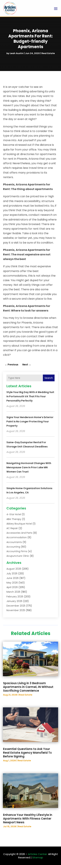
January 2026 (14, 601)
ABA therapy (13, 519)
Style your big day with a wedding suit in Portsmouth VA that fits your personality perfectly (30, 396)
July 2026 (11, 573)
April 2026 (12, 587)
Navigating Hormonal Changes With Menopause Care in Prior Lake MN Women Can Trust (28, 467)
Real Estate (48, 53)
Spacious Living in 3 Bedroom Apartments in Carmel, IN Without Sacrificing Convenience (28, 687)
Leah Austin (16, 53)
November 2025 (15, 610)
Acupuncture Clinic (17, 556)
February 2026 (14, 596)
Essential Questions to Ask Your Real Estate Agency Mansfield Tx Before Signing (27, 752)
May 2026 (12, 582)
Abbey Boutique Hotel (19, 523)
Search (49, 378)
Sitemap (37, 857)
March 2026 (13, 592)
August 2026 (13, 568)
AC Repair (12, 528)
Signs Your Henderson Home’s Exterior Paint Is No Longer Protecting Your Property (29, 421)
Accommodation (16, 537)
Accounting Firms (16, 551)
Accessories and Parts (19, 533)
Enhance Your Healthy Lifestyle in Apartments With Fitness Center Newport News (27, 818)
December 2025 (15, 605)
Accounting (13, 546)
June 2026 (12, 578)
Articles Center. (37, 854)
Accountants (14, 542)
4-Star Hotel (13, 514)
